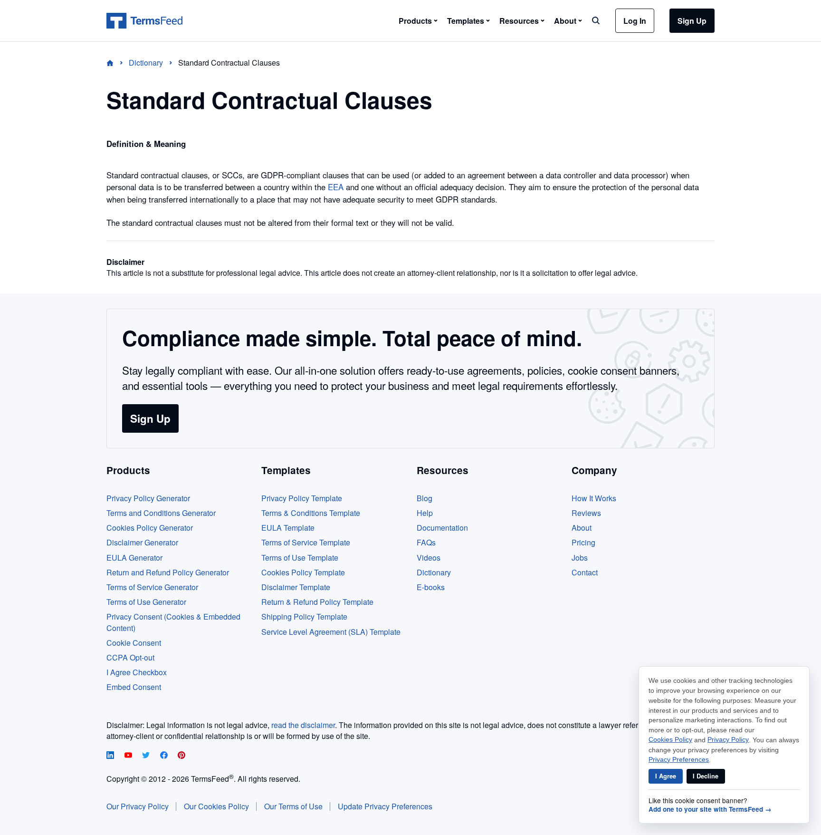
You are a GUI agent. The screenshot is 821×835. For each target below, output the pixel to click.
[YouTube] (129, 755)
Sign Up (692, 20)
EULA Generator (134, 557)
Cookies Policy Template (303, 572)
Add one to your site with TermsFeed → (710, 809)
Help (425, 512)
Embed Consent (133, 686)
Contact (585, 572)
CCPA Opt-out (130, 657)
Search (596, 20)
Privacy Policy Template (301, 498)
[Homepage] (115, 62)
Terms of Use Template (299, 557)
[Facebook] (165, 755)
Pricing (583, 542)
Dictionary (434, 572)
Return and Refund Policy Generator (167, 572)
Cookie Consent (133, 642)
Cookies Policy (670, 739)
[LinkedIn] (111, 755)
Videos (428, 557)
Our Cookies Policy (216, 806)
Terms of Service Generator (152, 587)
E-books (431, 587)
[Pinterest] (181, 755)
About (582, 527)
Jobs (580, 557)
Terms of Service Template (305, 542)
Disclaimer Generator (142, 542)
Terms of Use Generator (146, 601)
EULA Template (288, 527)
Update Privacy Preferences (385, 806)
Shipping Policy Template (304, 616)
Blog (424, 498)
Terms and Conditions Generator (161, 512)
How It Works (594, 498)
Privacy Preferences (679, 759)
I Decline (705, 776)
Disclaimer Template (295, 587)
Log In (634, 20)
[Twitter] (147, 755)
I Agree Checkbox (136, 672)
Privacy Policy (728, 739)
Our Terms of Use (293, 806)
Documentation (442, 527)
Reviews (586, 512)
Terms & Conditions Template (310, 512)
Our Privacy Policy (137, 806)
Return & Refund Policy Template (317, 601)
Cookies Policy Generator (149, 527)
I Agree (665, 776)
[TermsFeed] (144, 21)
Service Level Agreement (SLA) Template (331, 631)
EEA (336, 187)
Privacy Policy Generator (148, 498)
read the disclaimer (303, 724)
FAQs (426, 542)
